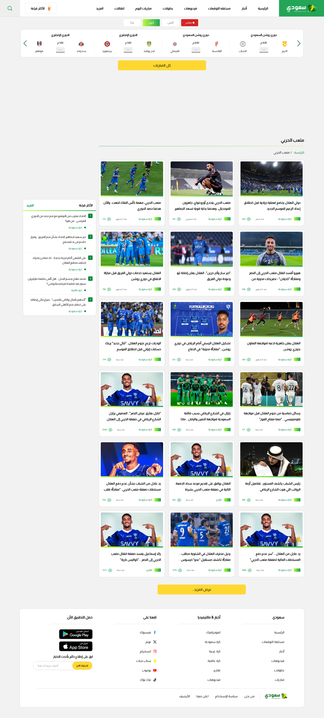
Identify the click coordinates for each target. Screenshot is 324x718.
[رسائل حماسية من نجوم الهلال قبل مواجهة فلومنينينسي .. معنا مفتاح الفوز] (270, 404)
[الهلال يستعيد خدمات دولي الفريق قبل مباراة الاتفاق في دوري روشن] (130, 263)
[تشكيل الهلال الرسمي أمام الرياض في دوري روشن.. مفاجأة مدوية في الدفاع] (200, 333)
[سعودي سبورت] (301, 8)
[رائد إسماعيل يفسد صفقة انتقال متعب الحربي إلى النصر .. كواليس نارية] (130, 544)
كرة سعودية (212, 642)
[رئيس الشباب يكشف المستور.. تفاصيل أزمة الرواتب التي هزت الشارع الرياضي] (270, 474)
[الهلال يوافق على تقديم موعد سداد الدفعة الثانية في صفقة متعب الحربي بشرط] (200, 474)
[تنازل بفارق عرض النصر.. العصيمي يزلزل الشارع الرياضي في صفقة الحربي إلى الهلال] (130, 404)
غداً (132, 22)
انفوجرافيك (213, 632)
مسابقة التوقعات (273, 642)
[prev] (298, 43)
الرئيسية (263, 8)
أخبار (244, 8)
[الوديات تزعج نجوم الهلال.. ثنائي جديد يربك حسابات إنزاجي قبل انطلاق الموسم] (130, 333)
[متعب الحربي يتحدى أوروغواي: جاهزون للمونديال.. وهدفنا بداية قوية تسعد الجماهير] (200, 193)
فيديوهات (190, 8)
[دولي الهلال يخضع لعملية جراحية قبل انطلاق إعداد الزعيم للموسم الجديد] (270, 193)
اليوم (151, 22)
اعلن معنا (202, 696)
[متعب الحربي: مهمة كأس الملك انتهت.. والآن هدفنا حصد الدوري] (130, 193)
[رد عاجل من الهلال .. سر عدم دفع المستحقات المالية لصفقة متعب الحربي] (270, 544)
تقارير (216, 670)
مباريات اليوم (143, 8)
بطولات (168, 8)
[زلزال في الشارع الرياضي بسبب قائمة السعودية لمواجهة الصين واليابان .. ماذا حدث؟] (200, 404)
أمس (170, 22)
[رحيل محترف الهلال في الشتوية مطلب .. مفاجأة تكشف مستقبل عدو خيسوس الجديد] (200, 544)
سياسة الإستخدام (226, 696)
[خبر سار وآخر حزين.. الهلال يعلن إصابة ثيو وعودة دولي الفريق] (200, 263)
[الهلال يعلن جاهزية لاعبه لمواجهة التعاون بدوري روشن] (270, 333)
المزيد (30, 205)
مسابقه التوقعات (219, 8)
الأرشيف (184, 696)
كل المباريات (162, 65)
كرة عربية (214, 651)
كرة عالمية (214, 660)
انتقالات (119, 8)
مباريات (279, 679)
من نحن (249, 696)
